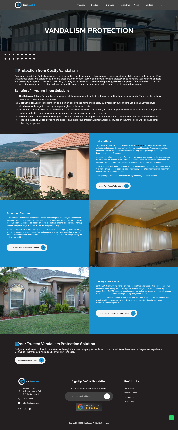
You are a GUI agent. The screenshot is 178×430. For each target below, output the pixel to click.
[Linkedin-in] (30, 409)
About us (125, 5)
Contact (149, 5)
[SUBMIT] (107, 396)
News (136, 5)
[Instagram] (25, 409)
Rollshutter (139, 145)
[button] (160, 5)
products (81, 5)
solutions (95, 5)
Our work (110, 5)
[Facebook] (19, 409)
